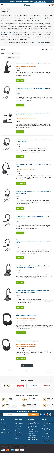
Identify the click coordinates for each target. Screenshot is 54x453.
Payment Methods (19, 432)
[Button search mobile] (5, 5)
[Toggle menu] (2, 5)
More (2, 434)
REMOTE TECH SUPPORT (40, 1)
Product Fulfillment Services (32, 427)
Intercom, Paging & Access (5, 430)
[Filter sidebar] (7, 49)
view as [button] (43, 49)
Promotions (30, 429)
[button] (52, 1)
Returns (16, 436)
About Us (17, 422)
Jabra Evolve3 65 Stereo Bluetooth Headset (27, 341)
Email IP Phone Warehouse (47, 437)
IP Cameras (3, 428)
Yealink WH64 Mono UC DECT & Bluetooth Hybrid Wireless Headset (33, 63)
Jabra (28, 20)
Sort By (3, 57)
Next (49, 371)
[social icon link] (41, 414)
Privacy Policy (25, 446)
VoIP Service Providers (33, 439)
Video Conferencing (5, 426)
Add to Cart (20, 80)
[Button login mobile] (49, 5)
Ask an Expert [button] (48, 441)
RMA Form (17, 438)
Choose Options (21, 183)
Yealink (37, 20)
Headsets (3, 424)
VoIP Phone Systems (6, 432)
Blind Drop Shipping (32, 422)
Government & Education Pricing (33, 424)
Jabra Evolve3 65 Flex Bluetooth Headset (26, 315)
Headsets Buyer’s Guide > (43, 42)
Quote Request (31, 433)
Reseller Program (32, 435)
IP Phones (3, 422)
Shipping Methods (19, 434)
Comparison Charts (19, 426)
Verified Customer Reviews (19, 424)
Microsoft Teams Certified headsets (14, 32)
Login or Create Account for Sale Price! (26, 66)
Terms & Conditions (17, 446)
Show (2, 53)
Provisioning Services (33, 431)
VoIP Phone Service (32, 437)
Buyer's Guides (18, 428)
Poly (31, 20)
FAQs (16, 430)
